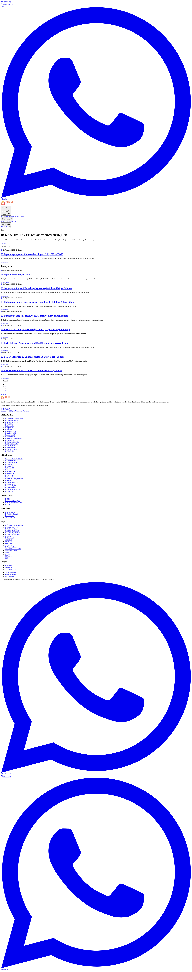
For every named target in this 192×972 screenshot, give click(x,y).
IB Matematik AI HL (11, 422)
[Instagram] (3, 409)
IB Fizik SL (8, 464)
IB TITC (7, 504)
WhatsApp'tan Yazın (22, 411)
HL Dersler (5, 208)
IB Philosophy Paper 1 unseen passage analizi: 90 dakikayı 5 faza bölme (37, 302)
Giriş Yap (13, 221)
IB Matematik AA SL (11, 461)
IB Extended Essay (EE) (12, 501)
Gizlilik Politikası (10, 572)
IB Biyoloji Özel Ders (12, 531)
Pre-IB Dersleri (9, 516)
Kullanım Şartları (10, 574)
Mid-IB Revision (10, 517)
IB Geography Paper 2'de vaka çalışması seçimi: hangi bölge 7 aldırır (36, 288)
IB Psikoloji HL (10, 440)
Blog (2, 6)
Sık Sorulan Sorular (11, 550)
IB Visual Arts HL (10, 447)
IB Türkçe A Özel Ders (12, 534)
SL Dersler (5, 211)
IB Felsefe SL (9, 491)
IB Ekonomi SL (10, 477)
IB (5, 243)
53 (5, 390)
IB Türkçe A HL (10, 435)
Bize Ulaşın (8, 565)
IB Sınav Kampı (10, 512)
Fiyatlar (3, 221)
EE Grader (8, 556)
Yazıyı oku (5, 262)
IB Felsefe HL (9, 451)
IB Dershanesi (9, 538)
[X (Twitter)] (7, 409)
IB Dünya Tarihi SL (11, 484)
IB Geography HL (10, 446)
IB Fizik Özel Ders (11, 529)
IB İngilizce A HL (10, 431)
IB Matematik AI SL (11, 462)
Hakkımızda (8, 541)
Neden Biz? (8, 545)
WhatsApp (8, 567)
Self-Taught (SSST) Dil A (13, 549)
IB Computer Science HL (13, 449)
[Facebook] (2, 409)
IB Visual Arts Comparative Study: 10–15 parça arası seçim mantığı (35, 329)
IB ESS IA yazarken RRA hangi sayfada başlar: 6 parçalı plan (32, 356)
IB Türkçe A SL (10, 475)
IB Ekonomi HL (10, 437)
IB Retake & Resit (10, 547)
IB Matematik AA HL (12, 420)
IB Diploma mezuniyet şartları (16, 274)
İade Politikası (9, 576)
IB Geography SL (10, 486)
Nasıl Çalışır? (20, 216)
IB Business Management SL (14, 479)
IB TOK (7, 499)
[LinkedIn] (5, 409)
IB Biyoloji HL (9, 428)
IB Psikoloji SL (10, 480)
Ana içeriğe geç (6, 2)
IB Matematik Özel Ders (12, 532)
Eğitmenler (12, 216)
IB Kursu (8, 536)
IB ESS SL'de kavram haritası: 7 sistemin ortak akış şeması (31, 370)
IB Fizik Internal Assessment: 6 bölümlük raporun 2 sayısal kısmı (34, 343)
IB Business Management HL (14, 438)
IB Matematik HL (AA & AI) (14, 419)
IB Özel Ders (5, 216)
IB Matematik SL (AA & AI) (14, 459)
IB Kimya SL (9, 466)
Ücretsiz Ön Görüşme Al (8, 411)
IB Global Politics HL (12, 442)
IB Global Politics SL (11, 482)
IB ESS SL (8, 470)
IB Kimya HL (9, 426)
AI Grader (7, 219)
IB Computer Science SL (13, 489)
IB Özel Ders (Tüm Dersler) (14, 525)
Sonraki (3, 394)
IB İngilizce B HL (10, 433)
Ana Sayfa (4, 226)
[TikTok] (9, 409)
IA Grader (8, 554)
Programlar (5, 214)
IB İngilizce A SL (10, 471)
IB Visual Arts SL (10, 488)
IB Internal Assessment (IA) (13, 502)
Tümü (3, 243)
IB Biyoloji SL (9, 468)
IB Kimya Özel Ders (11, 527)
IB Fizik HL (9, 424)
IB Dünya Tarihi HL (11, 444)
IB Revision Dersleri (11, 514)
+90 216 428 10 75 (9, 4)
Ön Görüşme (7, 777)
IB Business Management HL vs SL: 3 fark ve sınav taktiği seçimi (34, 315)
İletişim (8, 221)
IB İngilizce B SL (10, 473)
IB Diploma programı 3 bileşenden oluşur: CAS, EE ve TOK (32, 254)
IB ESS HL (8, 429)
